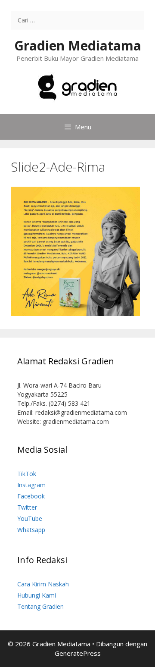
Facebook (31, 496)
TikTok (26, 474)
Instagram (31, 485)
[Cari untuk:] (77, 20)
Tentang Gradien (40, 606)
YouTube (29, 518)
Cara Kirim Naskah (43, 584)
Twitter (27, 507)
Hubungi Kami (36, 595)
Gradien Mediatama (77, 45)
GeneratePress (78, 653)
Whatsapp (31, 530)
